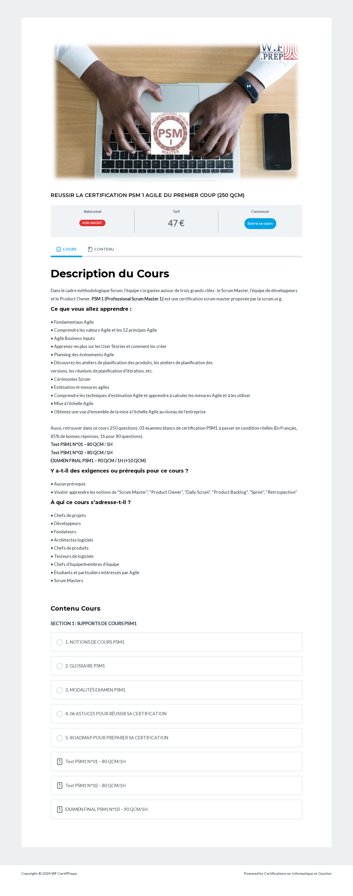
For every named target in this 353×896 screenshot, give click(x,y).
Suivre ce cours (260, 223)
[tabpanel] (176, 426)
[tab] (66, 249)
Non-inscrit (92, 222)
